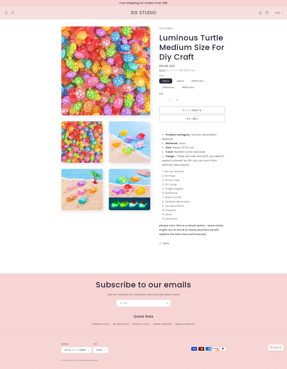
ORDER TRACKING (162, 324)
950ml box (188, 87)
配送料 (162, 70)
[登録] (167, 303)
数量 (161, 93)
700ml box (168, 87)
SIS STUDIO (74, 360)
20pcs (165, 80)
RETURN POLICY (121, 324)
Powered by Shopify (89, 360)
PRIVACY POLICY (141, 324)
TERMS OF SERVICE (185, 324)
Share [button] (166, 243)
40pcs (180, 80)
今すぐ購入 (192, 118)
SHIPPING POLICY (101, 324)
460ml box (197, 80)
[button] (6, 12)
